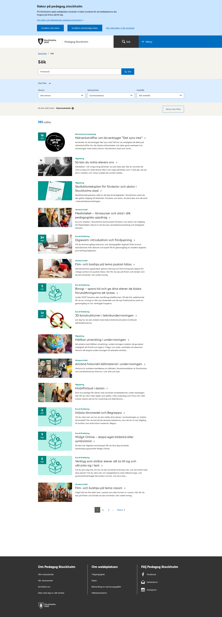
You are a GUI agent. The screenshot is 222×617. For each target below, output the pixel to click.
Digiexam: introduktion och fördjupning (104, 240)
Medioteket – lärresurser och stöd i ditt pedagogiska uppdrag (103, 215)
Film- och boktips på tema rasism (99, 488)
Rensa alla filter (173, 109)
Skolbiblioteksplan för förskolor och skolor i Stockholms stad (106, 188)
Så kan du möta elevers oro (95, 162)
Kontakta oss (44, 586)
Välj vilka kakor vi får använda (120, 28)
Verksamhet (93, 90)
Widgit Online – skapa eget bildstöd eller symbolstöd (104, 439)
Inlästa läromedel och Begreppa (98, 412)
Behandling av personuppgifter (106, 586)
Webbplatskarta (99, 592)
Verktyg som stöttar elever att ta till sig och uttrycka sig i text (105, 463)
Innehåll (140, 90)
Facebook (151, 574)
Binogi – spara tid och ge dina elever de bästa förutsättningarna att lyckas (108, 290)
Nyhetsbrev (152, 582)
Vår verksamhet (45, 580)
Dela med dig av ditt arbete (51, 592)
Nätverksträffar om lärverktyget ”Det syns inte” (109, 138)
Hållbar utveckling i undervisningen (101, 339)
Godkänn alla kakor (50, 28)
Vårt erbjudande (46, 574)
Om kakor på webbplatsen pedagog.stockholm (59, 20)
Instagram (152, 589)
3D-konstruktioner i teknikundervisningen (104, 315)
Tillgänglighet (98, 574)
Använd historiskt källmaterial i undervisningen (109, 364)
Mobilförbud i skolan (90, 388)
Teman (41, 90)
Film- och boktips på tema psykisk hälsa (103, 264)
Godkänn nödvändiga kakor (85, 28)
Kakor (94, 580)
